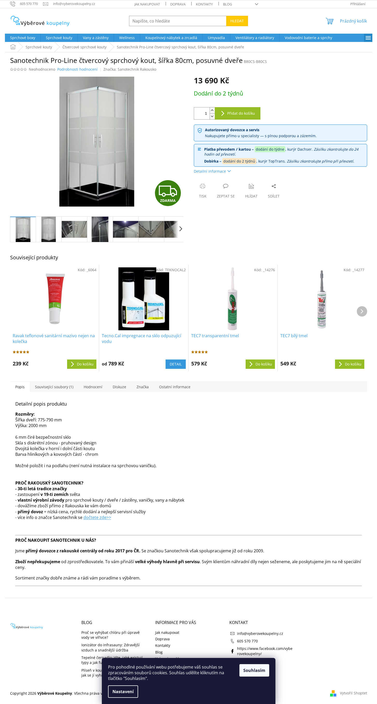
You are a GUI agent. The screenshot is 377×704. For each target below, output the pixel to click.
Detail (176, 364)
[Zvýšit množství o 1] (212, 110)
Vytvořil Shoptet (353, 693)
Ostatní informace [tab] (174, 386)
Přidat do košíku (241, 113)
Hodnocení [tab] (93, 386)
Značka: (129, 69)
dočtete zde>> (97, 517)
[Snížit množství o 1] (212, 116)
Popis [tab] (20, 386)
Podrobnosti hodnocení (77, 69)
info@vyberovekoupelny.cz (260, 633)
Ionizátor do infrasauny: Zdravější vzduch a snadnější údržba (110, 647)
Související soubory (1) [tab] (54, 386)
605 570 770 (247, 641)
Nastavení (123, 691)
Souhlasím (254, 670)
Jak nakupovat (147, 4)
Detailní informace (210, 171)
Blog (227, 4)
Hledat (237, 20)
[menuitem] (22, 38)
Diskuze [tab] (119, 386)
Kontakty (204, 4)
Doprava (178, 4)
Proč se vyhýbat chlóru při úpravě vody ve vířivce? (110, 635)
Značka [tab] (143, 386)
